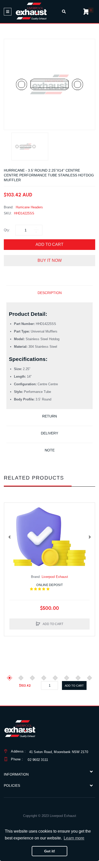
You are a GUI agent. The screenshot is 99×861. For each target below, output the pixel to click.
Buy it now (50, 260)
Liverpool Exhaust (55, 577)
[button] (9, 537)
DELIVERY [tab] (49, 433)
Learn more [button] (74, 838)
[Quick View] (10, 519)
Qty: (7, 230)
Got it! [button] (49, 851)
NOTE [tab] (50, 450)
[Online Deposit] (49, 537)
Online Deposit (52, 587)
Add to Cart (49, 244)
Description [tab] (50, 293)
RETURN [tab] (49, 416)
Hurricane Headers (29, 207)
